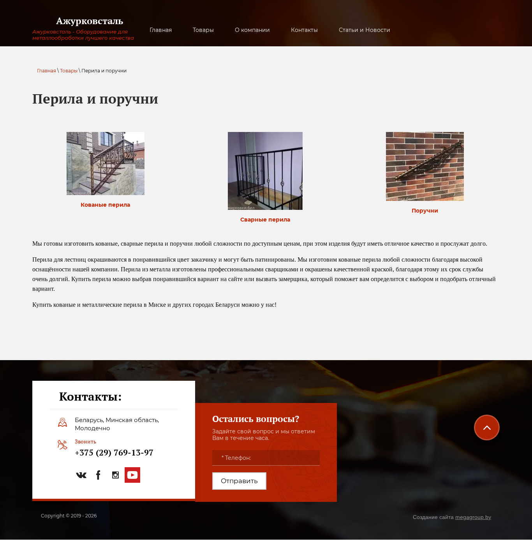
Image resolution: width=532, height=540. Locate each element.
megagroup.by (473, 517)
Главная (46, 71)
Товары (69, 71)
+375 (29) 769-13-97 (114, 452)
